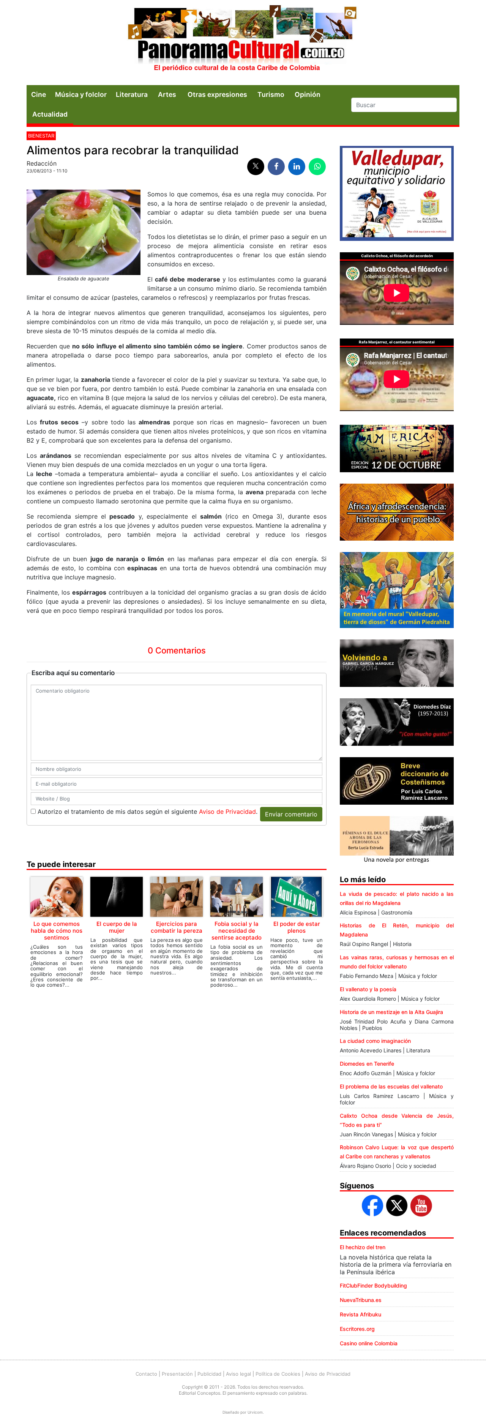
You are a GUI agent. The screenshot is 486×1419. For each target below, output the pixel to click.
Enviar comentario (291, 814)
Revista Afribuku (360, 1314)
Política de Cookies (278, 1374)
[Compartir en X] (255, 166)
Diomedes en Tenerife (367, 1063)
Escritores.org (357, 1329)
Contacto (146, 1374)
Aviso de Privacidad (227, 811)
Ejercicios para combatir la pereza (176, 927)
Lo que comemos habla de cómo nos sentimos (56, 930)
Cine (38, 94)
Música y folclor (81, 94)
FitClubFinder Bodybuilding (373, 1285)
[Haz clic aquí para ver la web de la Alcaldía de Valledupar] (397, 192)
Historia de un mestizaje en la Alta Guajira (391, 1012)
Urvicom (255, 1412)
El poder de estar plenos (296, 927)
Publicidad (209, 1374)
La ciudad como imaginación (375, 1041)
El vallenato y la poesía (368, 989)
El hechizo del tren (362, 1247)
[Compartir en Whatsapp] (317, 166)
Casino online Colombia (369, 1343)
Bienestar (41, 136)
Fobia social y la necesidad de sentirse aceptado (236, 930)
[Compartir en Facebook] (276, 166)
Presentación (177, 1374)
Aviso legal (238, 1374)
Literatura (132, 94)
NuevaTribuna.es (361, 1300)
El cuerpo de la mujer (116, 927)
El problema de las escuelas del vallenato (391, 1086)
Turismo (270, 94)
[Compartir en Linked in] (296, 166)
